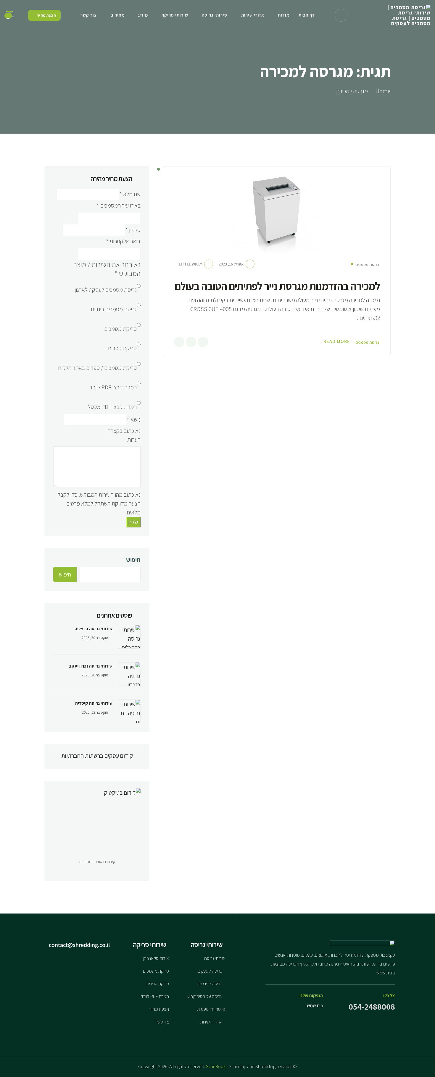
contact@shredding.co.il (80, 945)
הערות (134, 439)
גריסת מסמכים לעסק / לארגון (106, 290)
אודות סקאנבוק (156, 958)
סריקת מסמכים (120, 329)
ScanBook (215, 1066)
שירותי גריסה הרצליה (93, 628)
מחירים (117, 15)
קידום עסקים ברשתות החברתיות (97, 755)
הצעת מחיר (159, 1009)
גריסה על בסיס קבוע (204, 996)
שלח (133, 522)
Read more (336, 341)
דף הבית (307, 15)
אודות (283, 15)
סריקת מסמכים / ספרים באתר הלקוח (97, 368)
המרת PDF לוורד (155, 996)
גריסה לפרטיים (209, 984)
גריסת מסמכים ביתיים (114, 309)
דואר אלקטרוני (123, 241)
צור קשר (88, 15)
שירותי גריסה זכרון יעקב (90, 666)
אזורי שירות (252, 15)
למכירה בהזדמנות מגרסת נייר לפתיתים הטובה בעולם (277, 286)
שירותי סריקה (175, 15)
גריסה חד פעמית (211, 1009)
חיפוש (133, 559)
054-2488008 (372, 1006)
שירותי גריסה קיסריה (93, 703)
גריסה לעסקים (210, 971)
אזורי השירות (211, 1022)
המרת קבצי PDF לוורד (113, 387)
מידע (143, 15)
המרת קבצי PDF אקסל (112, 407)
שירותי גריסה (215, 15)
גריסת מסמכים (367, 264)
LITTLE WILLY (190, 264)
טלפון (133, 230)
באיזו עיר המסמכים (118, 205)
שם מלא (130, 194)
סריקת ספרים (122, 348)
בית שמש (315, 1005)
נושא (134, 419)
